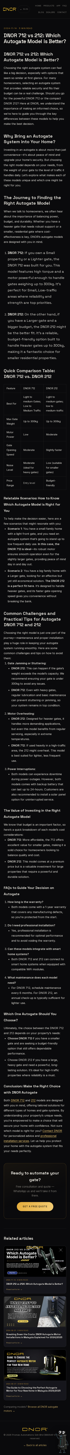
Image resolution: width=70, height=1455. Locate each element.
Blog (41, 12)
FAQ (65, 6)
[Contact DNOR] (62, 1440)
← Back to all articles (35, 1445)
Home (38, 6)
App (58, 6)
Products (48, 6)
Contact (62, 12)
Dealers (50, 12)
